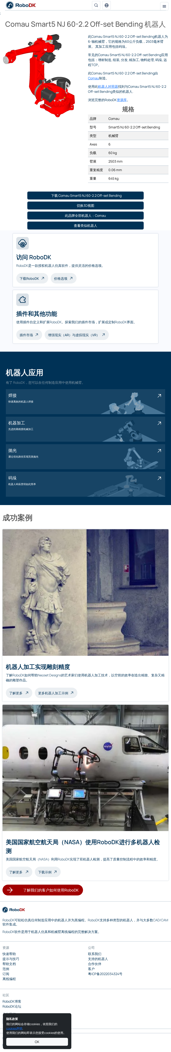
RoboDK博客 (12, 1001)
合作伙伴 (94, 964)
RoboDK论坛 (12, 1006)
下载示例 (45, 872)
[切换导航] (164, 6)
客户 (91, 969)
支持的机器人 (98, 959)
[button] (106, 5)
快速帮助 (9, 954)
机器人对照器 (108, 86)
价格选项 (60, 278)
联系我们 (94, 954)
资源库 (122, 100)
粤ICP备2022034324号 (105, 974)
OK (37, 1041)
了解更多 (20, 692)
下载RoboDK (29, 278)
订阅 (6, 974)
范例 (6, 969)
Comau (93, 78)
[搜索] (96, 5)
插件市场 (26, 335)
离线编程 (9, 979)
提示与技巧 (11, 959)
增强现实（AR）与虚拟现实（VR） (74, 335)
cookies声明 (14, 1028)
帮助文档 (9, 964)
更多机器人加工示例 (53, 693)
